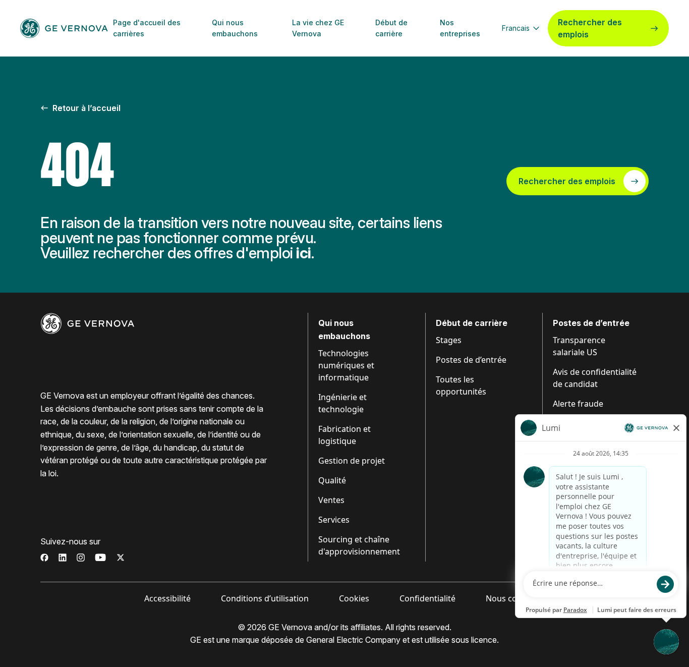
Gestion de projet (351, 460)
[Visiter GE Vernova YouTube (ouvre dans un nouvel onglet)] (100, 557)
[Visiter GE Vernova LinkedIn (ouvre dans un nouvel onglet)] (63, 557)
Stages (449, 340)
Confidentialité (427, 598)
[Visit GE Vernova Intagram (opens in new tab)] (81, 557)
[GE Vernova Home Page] (64, 28)
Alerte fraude (578, 403)
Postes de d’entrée (471, 359)
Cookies (354, 598)
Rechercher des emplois (590, 28)
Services (334, 519)
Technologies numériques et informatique (346, 365)
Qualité (332, 480)
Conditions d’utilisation (265, 598)
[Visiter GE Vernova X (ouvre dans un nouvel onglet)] (121, 557)
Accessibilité (167, 598)
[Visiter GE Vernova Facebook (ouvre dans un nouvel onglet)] (44, 557)
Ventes (331, 500)
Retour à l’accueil (86, 108)
